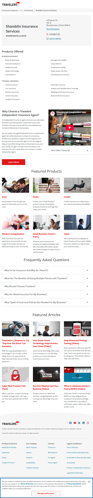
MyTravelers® (53, 453)
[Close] (89, 481)
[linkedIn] (84, 423)
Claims (4, 458)
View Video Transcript (60, 150)
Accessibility (71, 463)
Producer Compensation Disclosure (79, 468)
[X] (80, 423)
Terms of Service (72, 447)
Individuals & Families (9, 447)
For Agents (51, 458)
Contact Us (51, 447)
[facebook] (71, 423)
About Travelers (31, 447)
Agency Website (55, 39)
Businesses (6, 453)
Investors (29, 458)
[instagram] (89, 423)
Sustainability (30, 463)
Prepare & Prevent (8, 463)
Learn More (13, 162)
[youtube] (76, 423)
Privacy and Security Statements (78, 453)
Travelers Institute (32, 468)
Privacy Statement (74, 484)
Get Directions (52, 28)
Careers (28, 453)
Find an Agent (52, 463)
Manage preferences (45, 493)
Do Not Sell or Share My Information (79, 458)
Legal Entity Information (75, 473)
